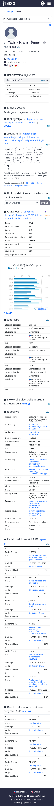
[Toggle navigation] (49, 3)
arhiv (26, 185)
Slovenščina (21, 792)
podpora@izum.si (37, 796)
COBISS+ (8, 125)
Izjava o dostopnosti (31, 802)
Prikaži (24, 403)
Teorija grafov (35, 723)
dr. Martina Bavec (37, 590)
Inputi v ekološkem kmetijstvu (37, 581)
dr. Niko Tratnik (36, 566)
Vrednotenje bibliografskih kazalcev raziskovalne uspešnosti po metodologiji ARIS (24, 140)
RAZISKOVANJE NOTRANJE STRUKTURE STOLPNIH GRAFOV (37, 630)
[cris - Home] (8, 3)
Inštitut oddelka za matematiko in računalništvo (37, 513)
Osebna (32, 122)
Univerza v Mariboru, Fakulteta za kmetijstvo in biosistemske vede (38, 462)
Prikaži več (41, 308)
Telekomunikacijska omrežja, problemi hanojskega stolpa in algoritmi (38, 683)
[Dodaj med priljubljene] (50, 25)
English (36, 792)
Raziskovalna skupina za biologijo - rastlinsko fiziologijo (38, 471)
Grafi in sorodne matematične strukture (36, 656)
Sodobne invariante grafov (37, 605)
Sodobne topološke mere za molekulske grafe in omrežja (38, 557)
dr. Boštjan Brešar (37, 613)
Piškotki (17, 802)
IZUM (15, 799)
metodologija (29, 133)
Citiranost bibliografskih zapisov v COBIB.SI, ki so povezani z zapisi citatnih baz (23, 215)
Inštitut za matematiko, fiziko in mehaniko (38, 426)
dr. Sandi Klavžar (36, 640)
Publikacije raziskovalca (18, 18)
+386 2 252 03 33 (19, 796)
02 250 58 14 (12, 58)
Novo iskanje (7, 11)
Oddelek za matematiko (34, 433)
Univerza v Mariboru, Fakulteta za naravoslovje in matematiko (38, 504)
